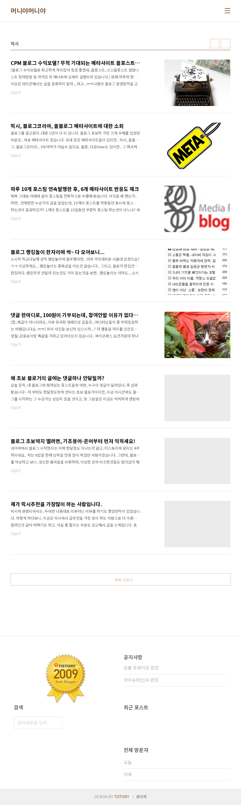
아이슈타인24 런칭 (141, 680)
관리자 (141, 796)
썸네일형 (214, 43)
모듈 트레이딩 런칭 (141, 668)
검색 (56, 722)
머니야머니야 (28, 10)
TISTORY (121, 796)
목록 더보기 (124, 579)
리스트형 (225, 43)
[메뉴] (227, 10)
